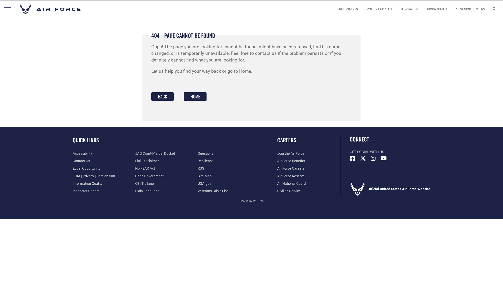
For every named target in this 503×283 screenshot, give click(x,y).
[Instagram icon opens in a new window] (373, 158)
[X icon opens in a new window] (363, 158)
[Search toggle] (495, 9)
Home (195, 96)
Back (162, 96)
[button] (6, 9)
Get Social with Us (367, 152)
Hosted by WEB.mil (251, 200)
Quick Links (86, 140)
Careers (286, 140)
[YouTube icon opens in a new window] (383, 158)
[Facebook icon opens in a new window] (353, 158)
